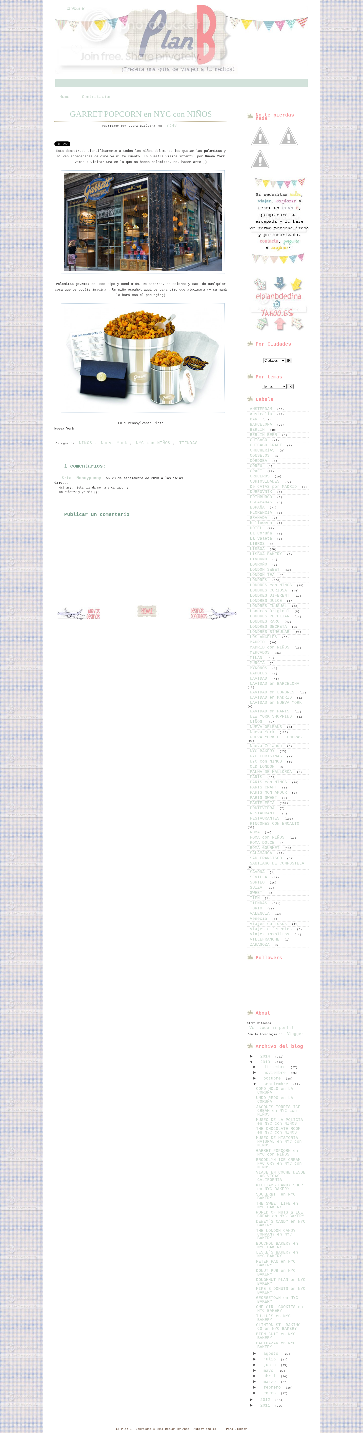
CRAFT (257, 471)
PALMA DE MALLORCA (272, 772)
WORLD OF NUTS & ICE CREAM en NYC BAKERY (280, 1214)
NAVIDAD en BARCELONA (274, 684)
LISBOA (258, 549)
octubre (273, 1078)
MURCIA (258, 663)
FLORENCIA (262, 512)
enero (270, 1393)
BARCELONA (262, 424)
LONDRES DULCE (267, 601)
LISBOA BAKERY (267, 554)
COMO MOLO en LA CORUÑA (274, 1091)
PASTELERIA (263, 803)
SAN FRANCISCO (267, 858)
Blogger (295, 1034)
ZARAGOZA (261, 944)
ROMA (256, 832)
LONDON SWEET (266, 570)
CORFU (257, 466)
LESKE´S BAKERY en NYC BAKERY (277, 1254)
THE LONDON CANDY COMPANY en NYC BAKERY (276, 1234)
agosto (272, 1354)
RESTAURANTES (266, 818)
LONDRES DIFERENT (271, 595)
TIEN (256, 898)
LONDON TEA (263, 575)
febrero (273, 1387)
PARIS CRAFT (265, 787)
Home (64, 97)
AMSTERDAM (262, 409)
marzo (270, 1382)
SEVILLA (260, 877)
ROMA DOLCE (263, 843)
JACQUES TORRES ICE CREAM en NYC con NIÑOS (278, 1111)
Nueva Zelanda (267, 746)
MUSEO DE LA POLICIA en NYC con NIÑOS (279, 1122)
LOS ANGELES (265, 637)
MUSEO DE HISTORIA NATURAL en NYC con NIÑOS (279, 1142)
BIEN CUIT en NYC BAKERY (276, 1336)
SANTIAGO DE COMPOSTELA (277, 863)
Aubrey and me (205, 1429)
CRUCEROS (261, 476)
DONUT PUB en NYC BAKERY (276, 1273)
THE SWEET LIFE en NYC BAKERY (277, 1205)
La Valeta (262, 538)
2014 (266, 1056)
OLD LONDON (263, 767)
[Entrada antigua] (212, 614)
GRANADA (260, 518)
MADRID (258, 642)
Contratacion (97, 97)
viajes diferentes (272, 929)
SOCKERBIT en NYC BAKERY (276, 1196)
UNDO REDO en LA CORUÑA (274, 1100)
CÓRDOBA (260, 461)
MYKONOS (260, 668)
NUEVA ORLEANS (267, 727)
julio (270, 1359)
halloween (262, 523)
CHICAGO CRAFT (267, 445)
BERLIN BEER (265, 435)
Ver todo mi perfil (271, 1028)
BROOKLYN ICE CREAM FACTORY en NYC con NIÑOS (279, 1164)
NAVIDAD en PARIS (271, 711)
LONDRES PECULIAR (271, 616)
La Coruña (262, 533)
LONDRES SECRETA (269, 627)
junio (270, 1365)
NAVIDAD (260, 678)
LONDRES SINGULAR (271, 632)
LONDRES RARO (266, 621)
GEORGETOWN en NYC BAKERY (277, 1300)
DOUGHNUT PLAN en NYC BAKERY (280, 1282)
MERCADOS (261, 652)
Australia (262, 414)
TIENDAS (188, 443)
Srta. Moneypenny (81, 478)
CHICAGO (260, 440)
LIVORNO (260, 559)
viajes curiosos (269, 924)
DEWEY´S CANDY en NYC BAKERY (280, 1223)
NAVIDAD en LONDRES (273, 692)
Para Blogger (236, 1429)
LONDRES (260, 580)
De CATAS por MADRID (274, 487)
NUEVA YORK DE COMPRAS (276, 737)
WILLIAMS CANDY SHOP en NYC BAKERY (279, 1187)
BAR (255, 419)
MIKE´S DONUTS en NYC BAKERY (280, 1291)
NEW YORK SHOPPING (272, 716)
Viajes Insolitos (271, 934)
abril (270, 1376)
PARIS (257, 777)
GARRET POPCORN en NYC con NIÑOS (141, 114)
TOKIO (257, 908)
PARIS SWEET (265, 798)
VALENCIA (261, 913)
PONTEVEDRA (263, 808)
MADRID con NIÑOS (271, 647)
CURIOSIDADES (266, 481)
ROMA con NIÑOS (268, 837)
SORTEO (258, 882)
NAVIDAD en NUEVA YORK (276, 703)
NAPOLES (260, 673)
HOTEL (257, 528)
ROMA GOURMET (266, 848)
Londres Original (271, 611)
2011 (266, 1405)
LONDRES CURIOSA (269, 590)
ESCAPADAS (262, 502)
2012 (266, 1400)
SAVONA (258, 872)
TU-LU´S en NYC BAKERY (273, 1318)
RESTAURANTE (265, 813)
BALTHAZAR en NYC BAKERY (276, 1345)
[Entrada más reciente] (81, 614)
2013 (266, 1062)
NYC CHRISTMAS (267, 756)
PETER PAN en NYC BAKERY (276, 1263)
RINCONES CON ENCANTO (274, 824)
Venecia (260, 919)
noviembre (275, 1073)
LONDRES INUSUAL (269, 606)
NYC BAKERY (263, 751)
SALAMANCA (262, 853)
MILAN (257, 658)
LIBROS (258, 544)
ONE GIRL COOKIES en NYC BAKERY (279, 1309)
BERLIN (258, 430)
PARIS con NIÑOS (269, 782)
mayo (269, 1371)
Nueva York (114, 443)
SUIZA (257, 887)
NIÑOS (85, 443)
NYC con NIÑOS (153, 443)
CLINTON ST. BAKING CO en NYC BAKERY (278, 1327)
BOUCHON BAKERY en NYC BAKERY (277, 1245)
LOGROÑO (260, 564)
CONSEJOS (261, 455)
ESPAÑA (258, 507)
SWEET (257, 893)
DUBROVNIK (262, 492)
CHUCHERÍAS (263, 450)
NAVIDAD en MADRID (272, 697)
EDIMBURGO (262, 497)
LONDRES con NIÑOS (272, 585)
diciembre (275, 1067)
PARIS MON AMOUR (269, 792)
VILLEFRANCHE (266, 939)
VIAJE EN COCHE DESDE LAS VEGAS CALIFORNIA (280, 1176)
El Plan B (75, 8)
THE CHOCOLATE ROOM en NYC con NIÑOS (278, 1131)
